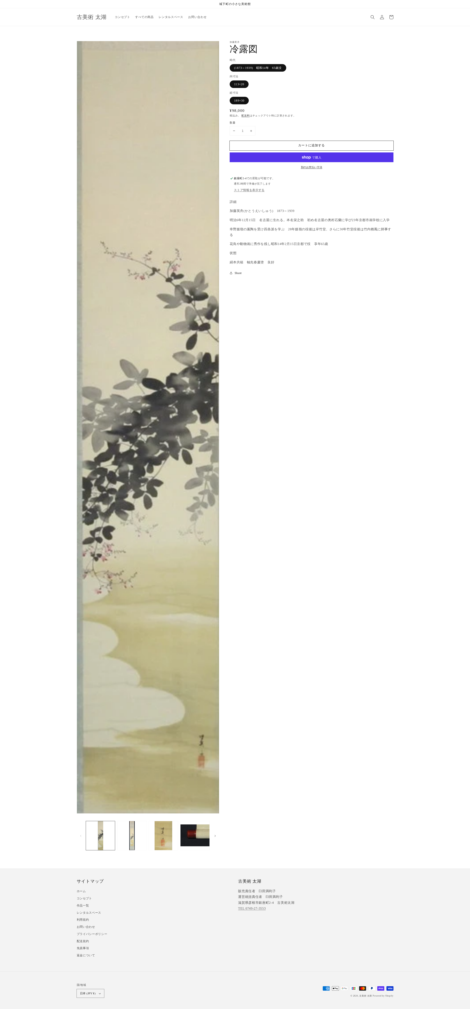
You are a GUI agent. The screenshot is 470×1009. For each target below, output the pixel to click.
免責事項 (83, 948)
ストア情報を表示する (249, 190)
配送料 (245, 115)
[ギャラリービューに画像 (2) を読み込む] (132, 835)
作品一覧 (83, 905)
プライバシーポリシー (92, 934)
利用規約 (83, 919)
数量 (232, 122)
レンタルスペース (89, 912)
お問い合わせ (86, 926)
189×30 (239, 100)
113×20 (239, 84)
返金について (86, 955)
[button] (372, 17)
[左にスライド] (81, 836)
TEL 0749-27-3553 (252, 908)
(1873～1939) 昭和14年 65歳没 (258, 67)
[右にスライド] (215, 836)
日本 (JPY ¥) (88, 993)
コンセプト (84, 898)
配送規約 (83, 941)
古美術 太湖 (365, 996)
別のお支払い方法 (311, 167)
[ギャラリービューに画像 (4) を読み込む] (195, 835)
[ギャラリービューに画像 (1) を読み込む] (100, 835)
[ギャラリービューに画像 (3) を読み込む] (163, 835)
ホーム (81, 891)
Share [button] (238, 273)
